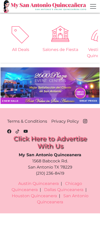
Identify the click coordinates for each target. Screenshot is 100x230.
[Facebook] (9, 131)
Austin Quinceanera (38, 183)
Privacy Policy (65, 121)
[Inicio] (7, 6)
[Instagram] (85, 120)
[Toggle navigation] (93, 6)
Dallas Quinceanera (63, 189)
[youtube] (26, 131)
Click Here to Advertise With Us (50, 142)
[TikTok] (17, 131)
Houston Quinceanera (34, 195)
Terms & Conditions (27, 121)
